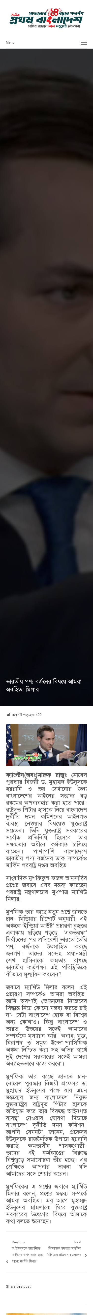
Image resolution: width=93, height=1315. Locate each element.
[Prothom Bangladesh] (46, 18)
